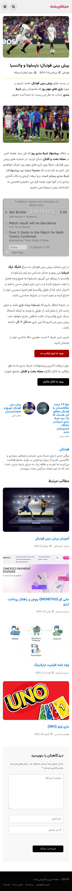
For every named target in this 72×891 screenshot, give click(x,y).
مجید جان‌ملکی (61, 546)
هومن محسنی (61, 734)
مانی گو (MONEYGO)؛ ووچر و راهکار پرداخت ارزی (38, 602)
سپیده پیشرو (62, 612)
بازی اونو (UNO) (58, 727)
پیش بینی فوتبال (41, 83)
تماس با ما (17, 884)
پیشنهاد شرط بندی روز (45, 153)
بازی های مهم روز (52, 89)
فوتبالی (65, 72)
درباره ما (30, 884)
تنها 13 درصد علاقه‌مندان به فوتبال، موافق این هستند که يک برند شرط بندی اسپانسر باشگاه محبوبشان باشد (60, 420)
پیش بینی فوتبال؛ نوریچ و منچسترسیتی (12, 410)
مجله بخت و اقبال (54, 159)
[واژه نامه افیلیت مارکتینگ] (36, 639)
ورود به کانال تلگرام (53, 382)
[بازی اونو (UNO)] (36, 700)
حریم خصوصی (43, 884)
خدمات (6, 884)
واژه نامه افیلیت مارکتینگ (51, 665)
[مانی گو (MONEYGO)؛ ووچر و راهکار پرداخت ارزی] (36, 573)
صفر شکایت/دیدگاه (23, 72)
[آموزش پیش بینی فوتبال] (36, 510)
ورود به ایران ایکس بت (51, 353)
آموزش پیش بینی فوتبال (52, 538)
